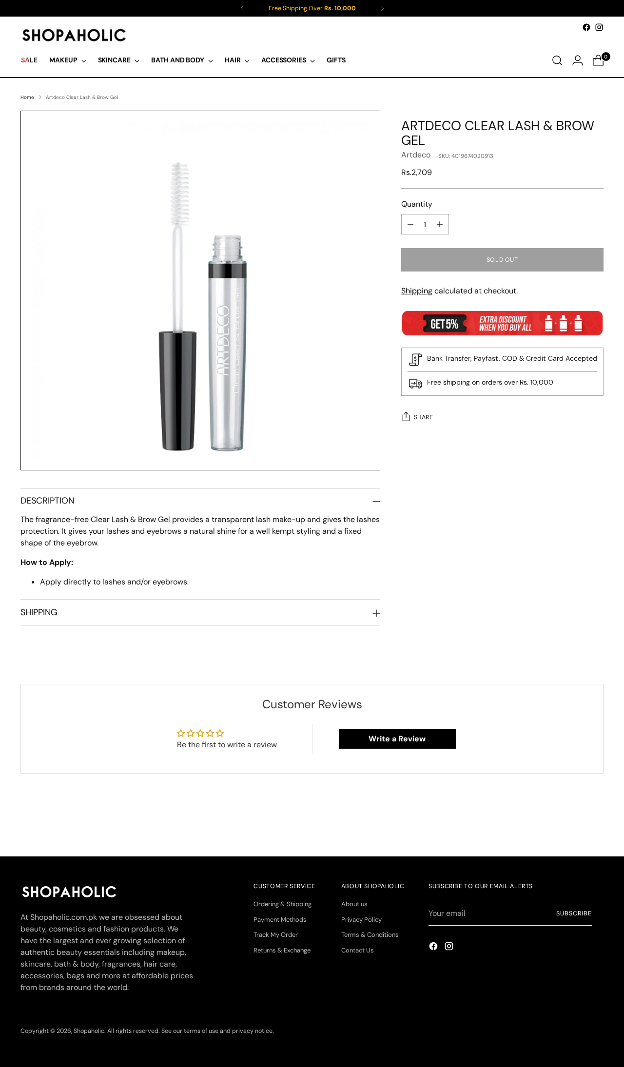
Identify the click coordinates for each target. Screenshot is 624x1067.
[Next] (382, 8)
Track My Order (276, 935)
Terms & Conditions (370, 935)
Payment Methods (280, 919)
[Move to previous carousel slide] (573, 823)
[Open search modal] (557, 60)
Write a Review (397, 739)
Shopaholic (89, 1031)
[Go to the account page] (577, 60)
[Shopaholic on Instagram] (599, 27)
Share (423, 417)
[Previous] (242, 8)
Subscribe (573, 913)
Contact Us (357, 950)
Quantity (416, 204)
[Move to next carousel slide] (595, 823)
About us (354, 904)
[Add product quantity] (439, 224)
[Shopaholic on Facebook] (586, 27)
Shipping (416, 291)
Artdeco (415, 155)
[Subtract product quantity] (410, 224)
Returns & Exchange (282, 950)
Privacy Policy (361, 919)
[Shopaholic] (74, 35)
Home (27, 97)
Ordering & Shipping (283, 904)
